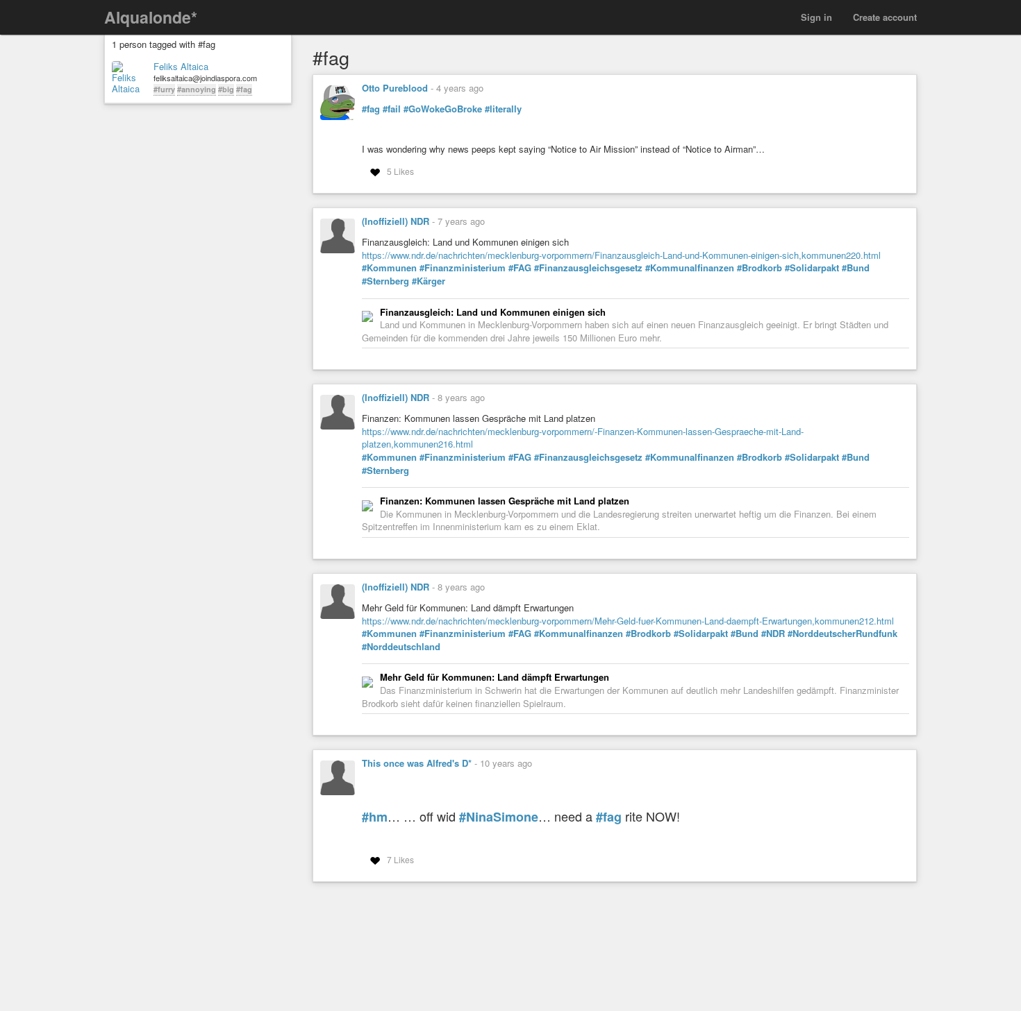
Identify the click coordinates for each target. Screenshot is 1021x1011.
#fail (392, 109)
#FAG (519, 268)
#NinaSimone (498, 817)
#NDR (773, 633)
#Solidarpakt (812, 268)
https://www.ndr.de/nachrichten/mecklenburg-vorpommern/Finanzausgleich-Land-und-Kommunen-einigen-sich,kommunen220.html (621, 255)
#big (226, 89)
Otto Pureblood (395, 87)
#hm (375, 817)
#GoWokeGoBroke (443, 109)
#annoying (196, 89)
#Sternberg (385, 281)
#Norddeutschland (401, 646)
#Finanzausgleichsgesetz (588, 268)
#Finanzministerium (463, 268)
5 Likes (400, 171)
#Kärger (428, 281)
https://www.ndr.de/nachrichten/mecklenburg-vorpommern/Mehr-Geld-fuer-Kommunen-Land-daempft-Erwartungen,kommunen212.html (628, 620)
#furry (164, 89)
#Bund (856, 268)
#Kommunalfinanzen (689, 268)
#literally (503, 109)
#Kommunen (389, 268)
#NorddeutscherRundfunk (842, 633)
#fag (244, 89)
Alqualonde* (150, 17)
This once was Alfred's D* (417, 763)
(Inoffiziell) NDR (395, 221)
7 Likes (400, 859)
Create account (885, 17)
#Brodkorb (759, 268)
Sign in (816, 17)
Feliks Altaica (180, 66)
